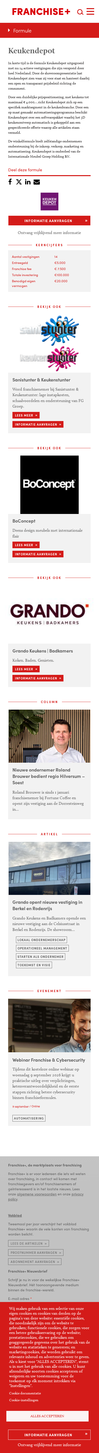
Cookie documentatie (25, 1393)
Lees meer (24, 415)
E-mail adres (18, 1298)
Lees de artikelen (27, 1243)
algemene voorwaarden (37, 1193)
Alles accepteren (47, 1416)
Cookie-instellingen (23, 1400)
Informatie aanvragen (48, 1434)
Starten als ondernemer (41, 956)
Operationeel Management (42, 948)
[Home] (41, 11)
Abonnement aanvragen (33, 1261)
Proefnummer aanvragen (34, 1252)
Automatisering (29, 1118)
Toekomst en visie (34, 965)
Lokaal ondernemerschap (41, 940)
